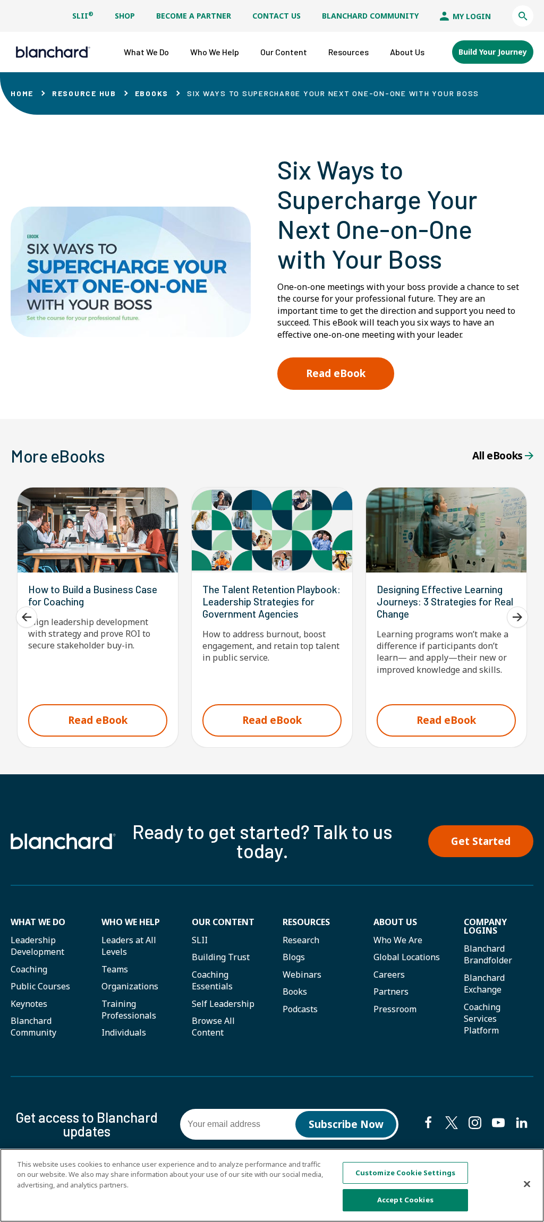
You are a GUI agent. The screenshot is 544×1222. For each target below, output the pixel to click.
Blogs (294, 957)
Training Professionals (128, 1009)
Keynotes (29, 1004)
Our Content (223, 922)
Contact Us (276, 16)
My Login (470, 16)
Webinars (302, 974)
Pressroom (394, 1009)
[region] (272, 1185)
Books (295, 991)
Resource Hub (84, 93)
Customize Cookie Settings (405, 1172)
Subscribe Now (346, 1124)
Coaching (29, 969)
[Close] (527, 1183)
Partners (391, 991)
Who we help (130, 922)
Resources (306, 922)
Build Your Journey (492, 52)
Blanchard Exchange (484, 983)
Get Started (481, 841)
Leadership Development (37, 946)
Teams (114, 969)
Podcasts (300, 1009)
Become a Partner (193, 16)
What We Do (38, 922)
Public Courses (40, 986)
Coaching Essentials (212, 980)
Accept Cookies (405, 1199)
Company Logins (485, 926)
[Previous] (26, 617)
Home (22, 93)
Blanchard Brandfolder (488, 954)
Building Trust (221, 957)
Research (301, 940)
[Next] (517, 617)
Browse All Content (213, 1026)
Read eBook (336, 373)
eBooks (152, 93)
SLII (83, 16)
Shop (125, 16)
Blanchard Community (370, 16)
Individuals (123, 1032)
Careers (389, 974)
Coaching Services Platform (482, 1019)
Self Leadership (223, 1004)
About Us (395, 922)
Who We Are (397, 940)
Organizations (129, 986)
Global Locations (406, 957)
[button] (522, 16)
